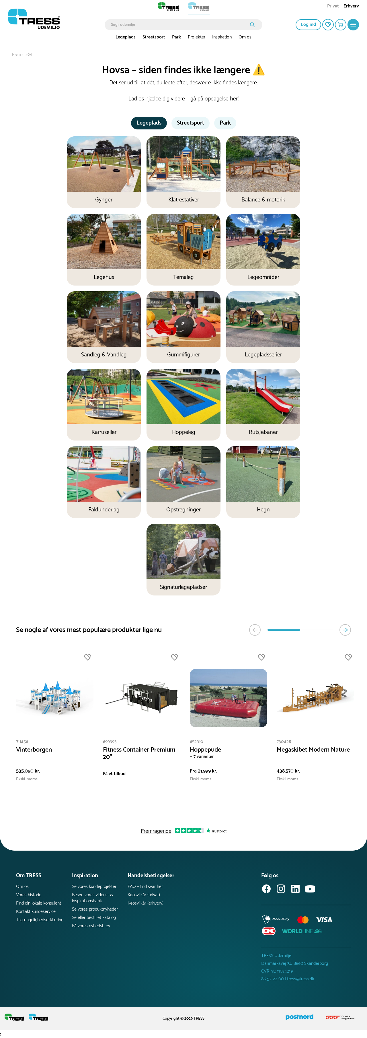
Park (176, 37)
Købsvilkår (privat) (144, 895)
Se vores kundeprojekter (94, 887)
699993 (110, 742)
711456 (22, 742)
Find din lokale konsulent (38, 903)
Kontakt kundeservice (36, 912)
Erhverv (351, 6)
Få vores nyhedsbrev (91, 926)
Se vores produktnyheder (95, 909)
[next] (345, 630)
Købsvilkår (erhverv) (145, 903)
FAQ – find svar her (145, 887)
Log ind (308, 24)
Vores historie (28, 895)
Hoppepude (205, 750)
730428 (284, 742)
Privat (333, 6)
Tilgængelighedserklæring (39, 920)
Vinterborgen (34, 750)
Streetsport (153, 37)
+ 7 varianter (202, 757)
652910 (196, 742)
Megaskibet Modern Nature (313, 750)
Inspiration (222, 37)
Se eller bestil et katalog (94, 918)
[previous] (255, 630)
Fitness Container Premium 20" (139, 753)
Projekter (196, 37)
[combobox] (179, 25)
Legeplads (126, 37)
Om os (245, 37)
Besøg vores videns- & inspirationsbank (92, 898)
